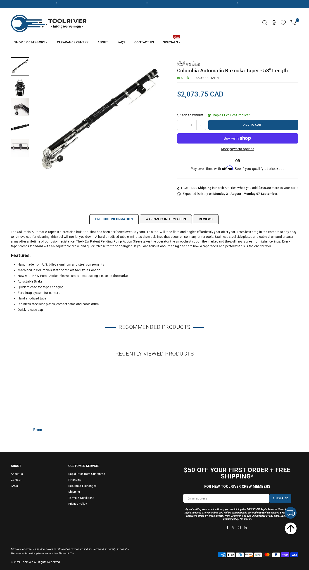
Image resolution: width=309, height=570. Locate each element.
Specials (171, 40)
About (102, 42)
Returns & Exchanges (82, 486)
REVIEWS (206, 219)
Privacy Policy (77, 503)
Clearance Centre (72, 42)
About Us (17, 474)
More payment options (237, 149)
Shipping (74, 491)
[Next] (160, 120)
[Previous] (37, 120)
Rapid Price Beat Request (231, 115)
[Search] (264, 22)
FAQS (121, 42)
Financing (74, 479)
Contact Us (144, 42)
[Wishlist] (283, 22)
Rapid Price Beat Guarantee (86, 474)
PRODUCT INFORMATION (114, 219)
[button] (293, 22)
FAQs (14, 486)
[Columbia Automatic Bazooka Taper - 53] (20, 66)
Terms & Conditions (81, 497)
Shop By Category (29, 42)
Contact (16, 479)
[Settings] (273, 22)
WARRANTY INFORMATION (166, 219)
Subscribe (280, 498)
